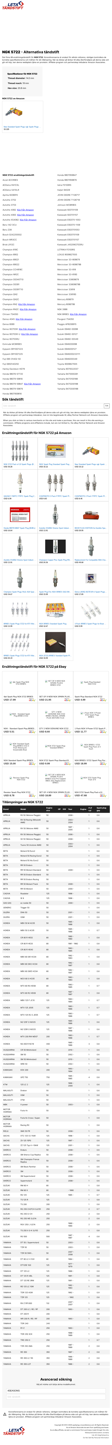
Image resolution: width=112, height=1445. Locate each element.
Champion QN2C (11, 299)
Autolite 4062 (9, 210)
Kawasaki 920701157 (67, 215)
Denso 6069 (8, 324)
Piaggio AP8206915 (66, 324)
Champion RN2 (10, 304)
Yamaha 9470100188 (67, 379)
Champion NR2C (11, 274)
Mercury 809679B (66, 304)
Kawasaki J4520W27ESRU (70, 244)
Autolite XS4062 (11, 219)
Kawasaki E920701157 (68, 239)
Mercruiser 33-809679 (68, 259)
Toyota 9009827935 (67, 364)
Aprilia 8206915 (10, 195)
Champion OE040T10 (13, 279)
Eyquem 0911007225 (13, 354)
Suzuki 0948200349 (67, 359)
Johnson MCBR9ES (66, 205)
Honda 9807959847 (67, 175)
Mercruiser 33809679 (68, 279)
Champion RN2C (11, 309)
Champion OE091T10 (13, 289)
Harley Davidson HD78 (14, 369)
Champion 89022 (11, 264)
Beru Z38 (7, 229)
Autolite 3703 (9, 205)
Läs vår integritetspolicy (100, 1435)
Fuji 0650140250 (11, 364)
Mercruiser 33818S (66, 294)
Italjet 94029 (63, 190)
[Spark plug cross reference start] (14, 1431)
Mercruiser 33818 (66, 289)
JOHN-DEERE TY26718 (68, 200)
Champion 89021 (11, 259)
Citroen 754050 (10, 314)
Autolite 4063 (9, 215)
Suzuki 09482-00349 (67, 339)
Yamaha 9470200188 (67, 384)
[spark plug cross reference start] (13, 8)
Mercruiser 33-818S (67, 274)
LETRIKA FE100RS (66, 249)
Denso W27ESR (10, 329)
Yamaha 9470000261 (67, 374)
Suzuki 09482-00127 (67, 334)
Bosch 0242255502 (12, 234)
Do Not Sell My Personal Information (96, 1438)
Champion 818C (10, 249)
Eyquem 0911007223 (13, 349)
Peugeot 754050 (65, 319)
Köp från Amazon (25, 210)
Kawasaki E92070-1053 (68, 219)
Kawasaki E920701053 (68, 229)
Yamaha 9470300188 (67, 388)
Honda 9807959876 (67, 180)
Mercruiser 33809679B (68, 284)
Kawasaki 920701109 (67, 210)
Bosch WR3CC (10, 239)
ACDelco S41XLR (11, 190)
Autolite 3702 (9, 200)
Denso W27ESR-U (11, 334)
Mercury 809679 (65, 299)
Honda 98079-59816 (13, 379)
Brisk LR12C (8, 244)
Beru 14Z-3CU (10, 225)
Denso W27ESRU (11, 339)
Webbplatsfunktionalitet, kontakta (97, 1433)
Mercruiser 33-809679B (69, 264)
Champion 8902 (10, 254)
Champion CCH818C (13, 269)
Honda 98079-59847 (13, 384)
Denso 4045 (9, 319)
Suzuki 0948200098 (67, 344)
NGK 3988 (62, 309)
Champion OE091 (11, 284)
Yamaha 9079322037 (67, 369)
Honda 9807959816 (12, 393)
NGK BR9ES (63, 314)
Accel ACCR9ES (10, 180)
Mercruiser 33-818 (66, 269)
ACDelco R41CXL (11, 185)
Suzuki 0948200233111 (68, 354)
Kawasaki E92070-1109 (68, 225)
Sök (106, 406)
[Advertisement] (56, 29)
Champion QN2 (10, 294)
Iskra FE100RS (64, 185)
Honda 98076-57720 (13, 374)
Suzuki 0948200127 (67, 349)
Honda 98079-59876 (13, 388)
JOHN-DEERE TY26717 (68, 195)
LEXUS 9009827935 (67, 254)
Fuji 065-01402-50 (12, 359)
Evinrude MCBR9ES (12, 344)
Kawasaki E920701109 (68, 234)
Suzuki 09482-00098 (67, 329)
